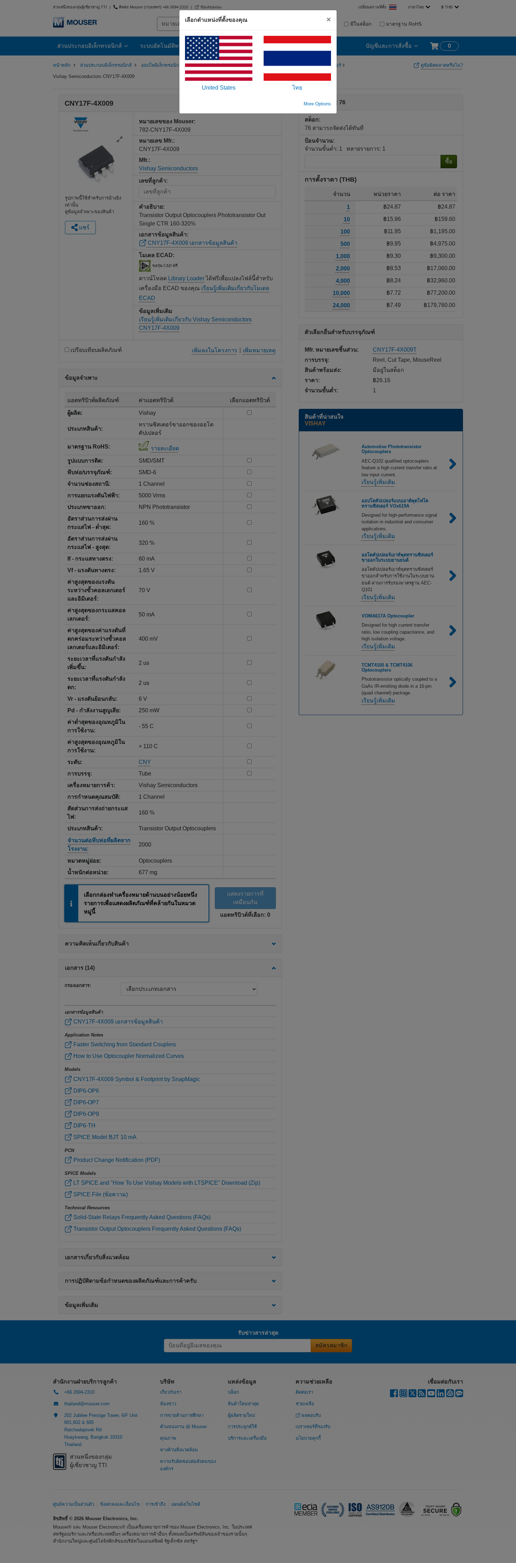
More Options (317, 103)
